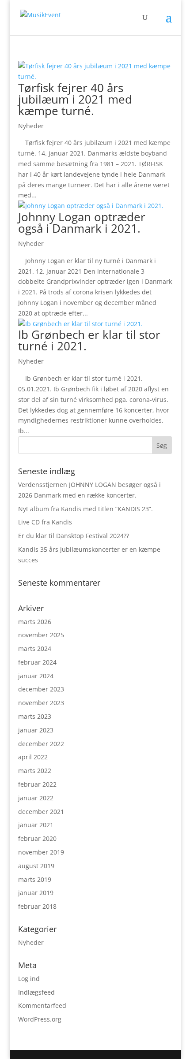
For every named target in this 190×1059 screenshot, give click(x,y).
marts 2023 (34, 716)
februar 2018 (37, 906)
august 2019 (36, 866)
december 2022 (41, 743)
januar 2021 (35, 825)
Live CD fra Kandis (45, 522)
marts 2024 (34, 648)
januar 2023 (35, 730)
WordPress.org (39, 1019)
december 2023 (41, 689)
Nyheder (31, 126)
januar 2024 (35, 676)
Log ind (29, 978)
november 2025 (41, 635)
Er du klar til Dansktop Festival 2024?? (73, 535)
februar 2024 (37, 662)
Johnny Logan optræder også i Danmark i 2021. (81, 222)
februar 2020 (37, 838)
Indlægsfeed (36, 992)
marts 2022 (34, 770)
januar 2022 (35, 798)
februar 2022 (37, 784)
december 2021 (41, 811)
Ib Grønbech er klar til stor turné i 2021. (89, 340)
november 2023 (41, 703)
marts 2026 (34, 621)
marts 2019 (34, 879)
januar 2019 (35, 892)
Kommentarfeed (42, 1005)
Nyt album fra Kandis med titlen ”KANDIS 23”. (85, 509)
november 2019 (41, 852)
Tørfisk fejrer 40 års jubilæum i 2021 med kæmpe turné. (75, 99)
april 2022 (33, 757)
